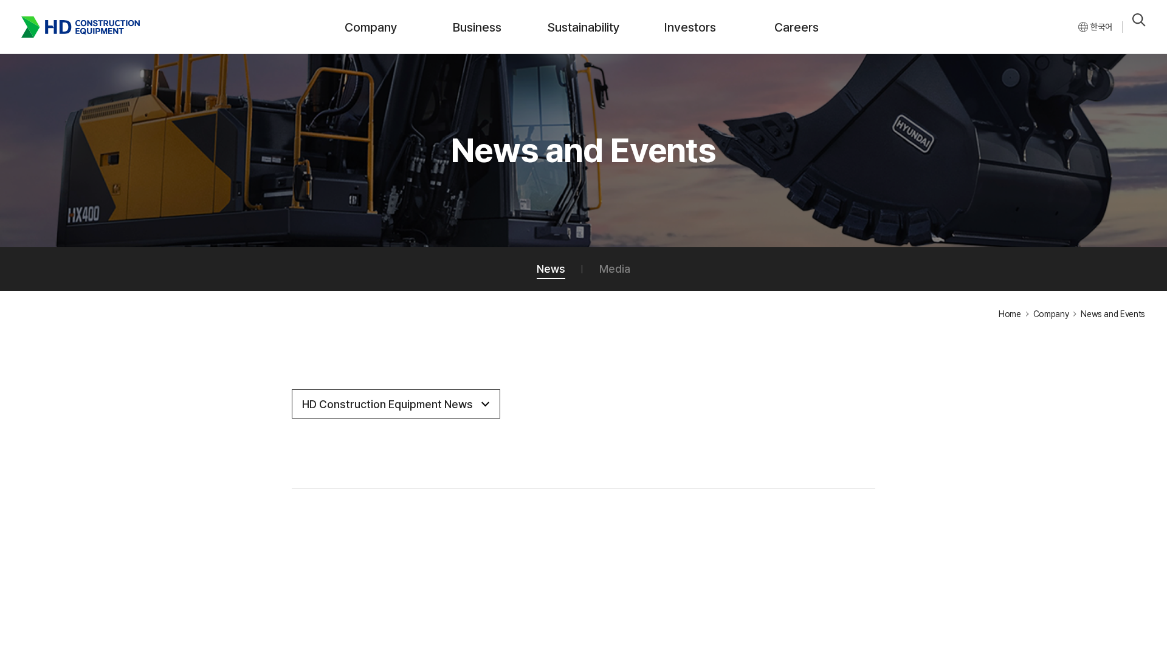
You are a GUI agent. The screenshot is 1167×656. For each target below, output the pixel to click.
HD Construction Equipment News (387, 404)
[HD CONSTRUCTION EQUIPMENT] (80, 27)
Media (614, 268)
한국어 (1101, 27)
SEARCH (1139, 20)
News (551, 268)
